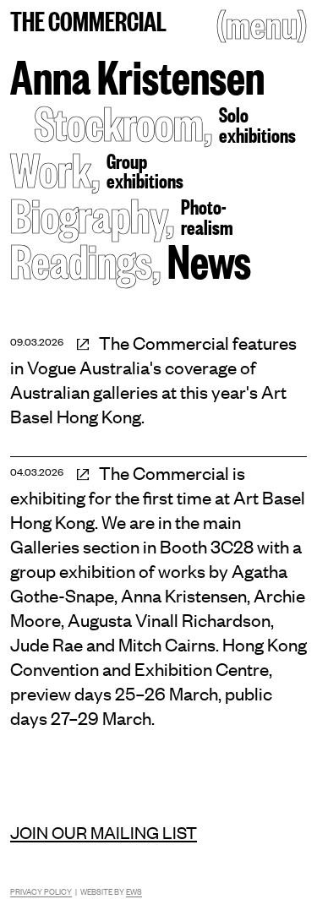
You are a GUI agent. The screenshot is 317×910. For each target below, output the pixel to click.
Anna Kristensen (137, 75)
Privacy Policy (41, 891)
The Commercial (88, 19)
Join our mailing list (103, 831)
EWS (134, 891)
